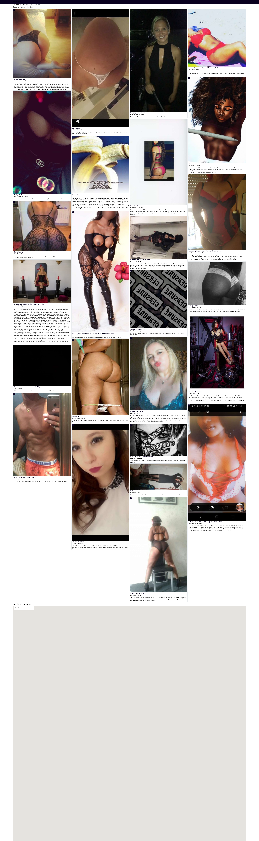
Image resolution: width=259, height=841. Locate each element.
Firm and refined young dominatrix (141, 456)
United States (25, 4)
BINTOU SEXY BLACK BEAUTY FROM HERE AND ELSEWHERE (93, 333)
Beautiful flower (135, 206)
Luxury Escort (193, 306)
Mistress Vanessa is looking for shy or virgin (29, 304)
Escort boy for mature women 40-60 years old (29, 387)
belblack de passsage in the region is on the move (205, 522)
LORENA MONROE (136, 411)
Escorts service (17, 4)
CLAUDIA (75, 194)
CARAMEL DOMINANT (138, 329)
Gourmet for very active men (140, 260)
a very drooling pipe (137, 593)
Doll (131, 491)
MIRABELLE (76, 416)
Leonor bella (76, 128)
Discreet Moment (194, 164)
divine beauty (18, 252)
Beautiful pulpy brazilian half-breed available (204, 68)
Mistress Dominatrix (195, 392)
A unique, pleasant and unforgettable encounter (205, 251)
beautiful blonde (19, 79)
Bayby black (18, 195)
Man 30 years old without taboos (25, 477)
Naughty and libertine (137, 113)
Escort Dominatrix (78, 542)
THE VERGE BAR (17, 2)
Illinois (31, 4)
